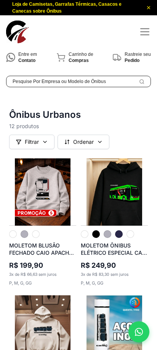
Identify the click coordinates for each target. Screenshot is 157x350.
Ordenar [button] (83, 141)
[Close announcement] (148, 7)
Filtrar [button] (32, 141)
